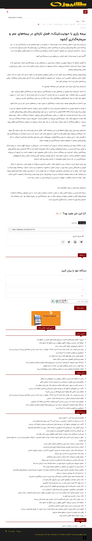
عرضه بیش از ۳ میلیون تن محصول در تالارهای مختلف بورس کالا (63, 466)
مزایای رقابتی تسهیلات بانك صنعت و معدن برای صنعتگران (65, 456)
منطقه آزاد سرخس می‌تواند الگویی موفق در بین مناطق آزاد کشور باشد (61, 343)
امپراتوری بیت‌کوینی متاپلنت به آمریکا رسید (70, 352)
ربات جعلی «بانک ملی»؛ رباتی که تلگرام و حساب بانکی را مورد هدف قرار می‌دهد (59, 499)
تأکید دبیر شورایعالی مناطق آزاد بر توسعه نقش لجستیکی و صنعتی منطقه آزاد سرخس (56, 388)
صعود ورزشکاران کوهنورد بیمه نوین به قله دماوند (68, 359)
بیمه (77, 21)
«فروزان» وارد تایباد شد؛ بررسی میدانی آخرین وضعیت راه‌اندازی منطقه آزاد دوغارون (57, 401)
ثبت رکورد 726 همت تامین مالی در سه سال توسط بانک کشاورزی (63, 483)
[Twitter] (69, 242)
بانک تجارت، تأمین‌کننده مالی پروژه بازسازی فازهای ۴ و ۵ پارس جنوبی (62, 486)
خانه (83, 21)
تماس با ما (12, 531)
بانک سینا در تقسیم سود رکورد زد (73, 496)
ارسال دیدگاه (80, 308)
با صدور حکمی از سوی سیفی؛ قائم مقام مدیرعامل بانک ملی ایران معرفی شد (59, 385)
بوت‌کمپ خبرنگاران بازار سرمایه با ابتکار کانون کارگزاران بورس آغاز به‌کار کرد (60, 434)
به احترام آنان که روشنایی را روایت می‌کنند (70, 473)
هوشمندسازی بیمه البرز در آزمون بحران (71, 417)
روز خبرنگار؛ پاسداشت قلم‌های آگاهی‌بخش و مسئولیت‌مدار (65, 430)
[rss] (6, 531)
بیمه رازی (74, 223)
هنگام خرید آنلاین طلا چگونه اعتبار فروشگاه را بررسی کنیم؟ (65, 391)
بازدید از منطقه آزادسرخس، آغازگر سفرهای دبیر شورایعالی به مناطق (62, 378)
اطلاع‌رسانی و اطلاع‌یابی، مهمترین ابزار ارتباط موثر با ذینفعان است (63, 489)
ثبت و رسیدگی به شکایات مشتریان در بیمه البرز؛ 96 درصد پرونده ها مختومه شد (58, 421)
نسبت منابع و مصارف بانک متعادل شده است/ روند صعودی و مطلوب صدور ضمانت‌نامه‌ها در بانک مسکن (51, 492)
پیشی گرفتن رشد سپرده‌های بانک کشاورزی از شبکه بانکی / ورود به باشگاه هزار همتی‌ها (56, 427)
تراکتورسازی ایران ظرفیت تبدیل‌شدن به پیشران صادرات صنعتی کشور (62, 382)
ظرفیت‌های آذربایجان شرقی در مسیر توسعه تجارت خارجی (65, 398)
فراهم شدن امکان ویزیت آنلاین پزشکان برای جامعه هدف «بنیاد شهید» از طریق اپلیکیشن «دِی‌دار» (52, 509)
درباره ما (18, 531)
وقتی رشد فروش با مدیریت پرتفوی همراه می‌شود (68, 512)
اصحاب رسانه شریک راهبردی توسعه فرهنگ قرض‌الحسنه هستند (63, 447)
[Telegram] (81, 242)
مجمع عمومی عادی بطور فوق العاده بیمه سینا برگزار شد (66, 356)
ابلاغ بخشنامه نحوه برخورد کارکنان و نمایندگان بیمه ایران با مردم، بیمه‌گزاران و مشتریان (56, 476)
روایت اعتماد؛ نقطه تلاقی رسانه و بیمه (71, 515)
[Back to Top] (84, 537)
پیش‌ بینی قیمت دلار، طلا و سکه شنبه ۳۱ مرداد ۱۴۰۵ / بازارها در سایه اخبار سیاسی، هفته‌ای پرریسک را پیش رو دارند (46, 349)
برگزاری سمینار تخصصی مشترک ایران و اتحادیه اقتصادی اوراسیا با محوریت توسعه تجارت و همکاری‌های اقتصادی (48, 470)
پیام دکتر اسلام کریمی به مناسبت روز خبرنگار (69, 453)
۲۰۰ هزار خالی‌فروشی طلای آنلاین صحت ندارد (69, 346)
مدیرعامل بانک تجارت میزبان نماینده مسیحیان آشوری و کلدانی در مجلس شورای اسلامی (56, 450)
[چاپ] (38, 24)
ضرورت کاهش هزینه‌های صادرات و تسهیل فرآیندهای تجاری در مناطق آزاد (60, 339)
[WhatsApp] (75, 242)
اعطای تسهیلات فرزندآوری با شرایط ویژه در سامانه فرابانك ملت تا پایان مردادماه (58, 463)
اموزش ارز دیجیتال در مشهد (70, 526)
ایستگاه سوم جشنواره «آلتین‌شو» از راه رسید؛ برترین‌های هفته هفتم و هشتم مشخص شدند (55, 362)
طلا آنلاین (83, 526)
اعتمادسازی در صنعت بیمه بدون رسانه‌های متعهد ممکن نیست (64, 443)
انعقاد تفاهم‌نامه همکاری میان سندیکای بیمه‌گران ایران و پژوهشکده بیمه (60, 369)
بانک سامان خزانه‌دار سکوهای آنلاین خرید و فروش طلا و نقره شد (63, 479)
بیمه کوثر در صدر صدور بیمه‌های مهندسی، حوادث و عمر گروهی (63, 365)
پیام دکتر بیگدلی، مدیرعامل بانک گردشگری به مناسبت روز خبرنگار (63, 460)
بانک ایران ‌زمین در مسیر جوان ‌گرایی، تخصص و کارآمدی (66, 505)
